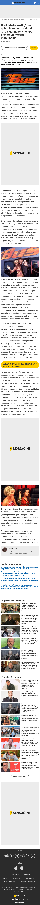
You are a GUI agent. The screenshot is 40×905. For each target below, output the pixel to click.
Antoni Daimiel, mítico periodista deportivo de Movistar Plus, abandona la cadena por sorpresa (29, 694)
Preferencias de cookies (20, 891)
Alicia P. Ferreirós (13, 548)
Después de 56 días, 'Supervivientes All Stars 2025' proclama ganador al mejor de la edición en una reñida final (19, 580)
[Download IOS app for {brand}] (17, 868)
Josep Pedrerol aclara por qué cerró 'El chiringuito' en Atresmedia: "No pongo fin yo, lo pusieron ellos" (29, 641)
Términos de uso (32, 887)
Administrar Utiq (21, 889)
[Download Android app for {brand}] (23, 868)
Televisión (9, 19)
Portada (4, 19)
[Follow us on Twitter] (17, 856)
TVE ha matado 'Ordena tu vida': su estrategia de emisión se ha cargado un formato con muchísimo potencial (29, 607)
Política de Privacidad (10, 889)
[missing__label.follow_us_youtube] (6, 856)
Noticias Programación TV (19, 19)
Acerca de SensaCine (7, 887)
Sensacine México (27, 881)
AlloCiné (4, 878)
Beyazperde (30, 878)
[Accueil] (18, 2)
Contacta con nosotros (21, 887)
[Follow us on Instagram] (22, 856)
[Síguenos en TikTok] (28, 856)
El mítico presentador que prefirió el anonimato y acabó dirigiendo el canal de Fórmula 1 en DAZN (20, 568)
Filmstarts (16, 878)
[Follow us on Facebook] (12, 856)
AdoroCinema (8, 881)
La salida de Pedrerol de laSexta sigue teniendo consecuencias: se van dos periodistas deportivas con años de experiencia (29, 719)
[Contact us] (33, 856)
